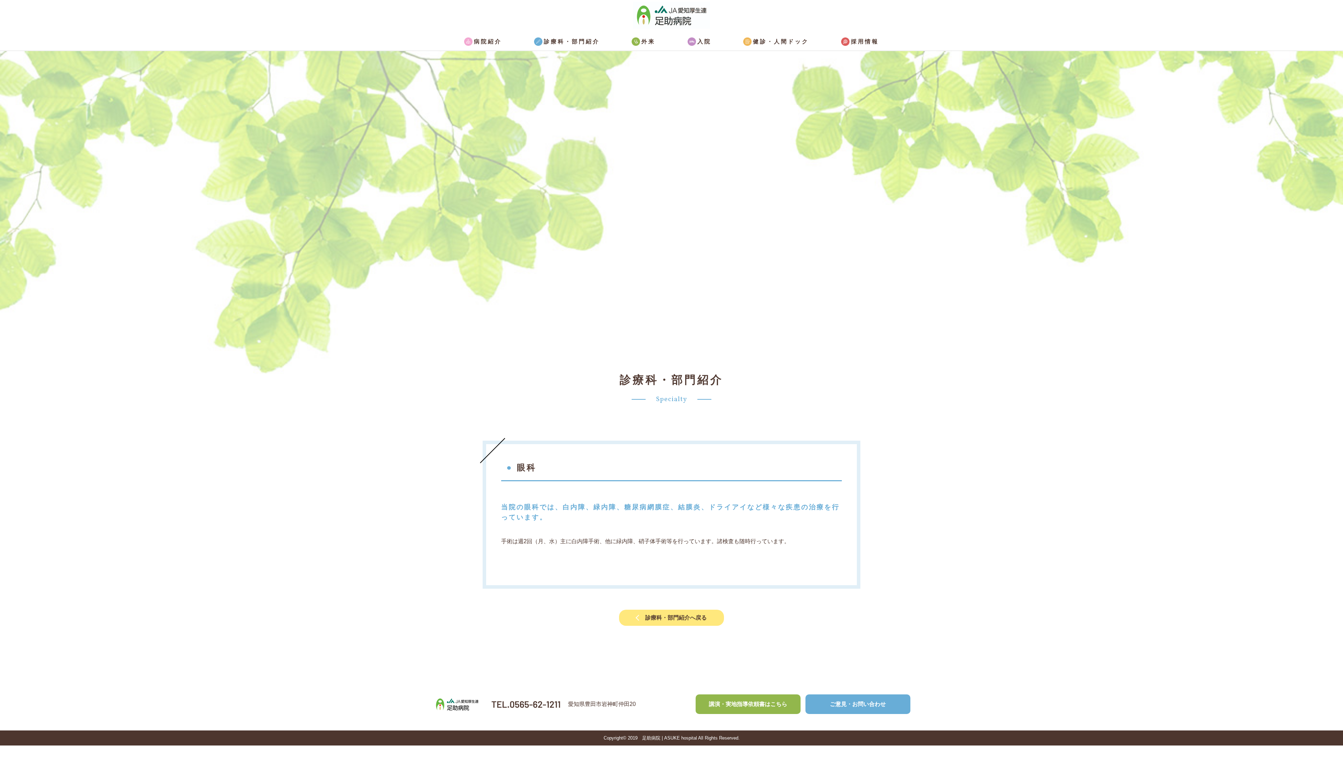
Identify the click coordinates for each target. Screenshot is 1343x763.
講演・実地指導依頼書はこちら (748, 704)
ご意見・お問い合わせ (858, 704)
